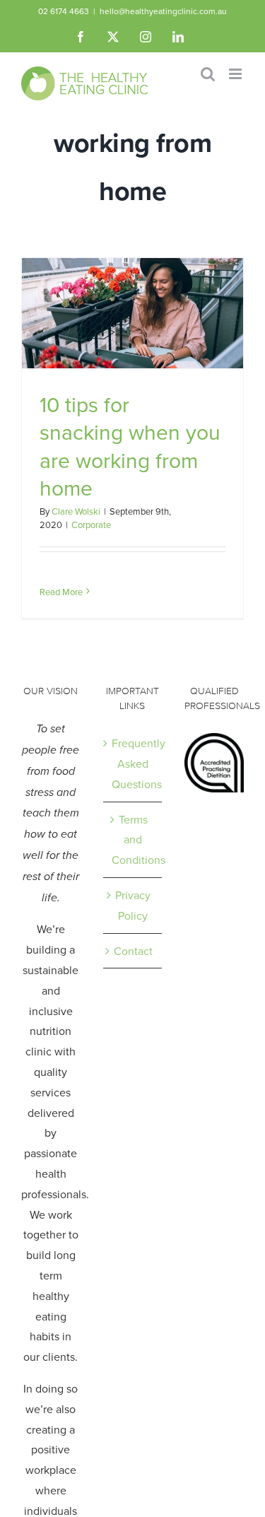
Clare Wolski (76, 511)
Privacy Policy (133, 905)
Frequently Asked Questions (133, 763)
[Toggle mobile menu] (236, 73)
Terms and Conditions (133, 840)
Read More (61, 591)
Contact (133, 951)
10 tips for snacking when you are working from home (130, 446)
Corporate (91, 524)
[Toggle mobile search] (208, 73)
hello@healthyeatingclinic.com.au (163, 11)
